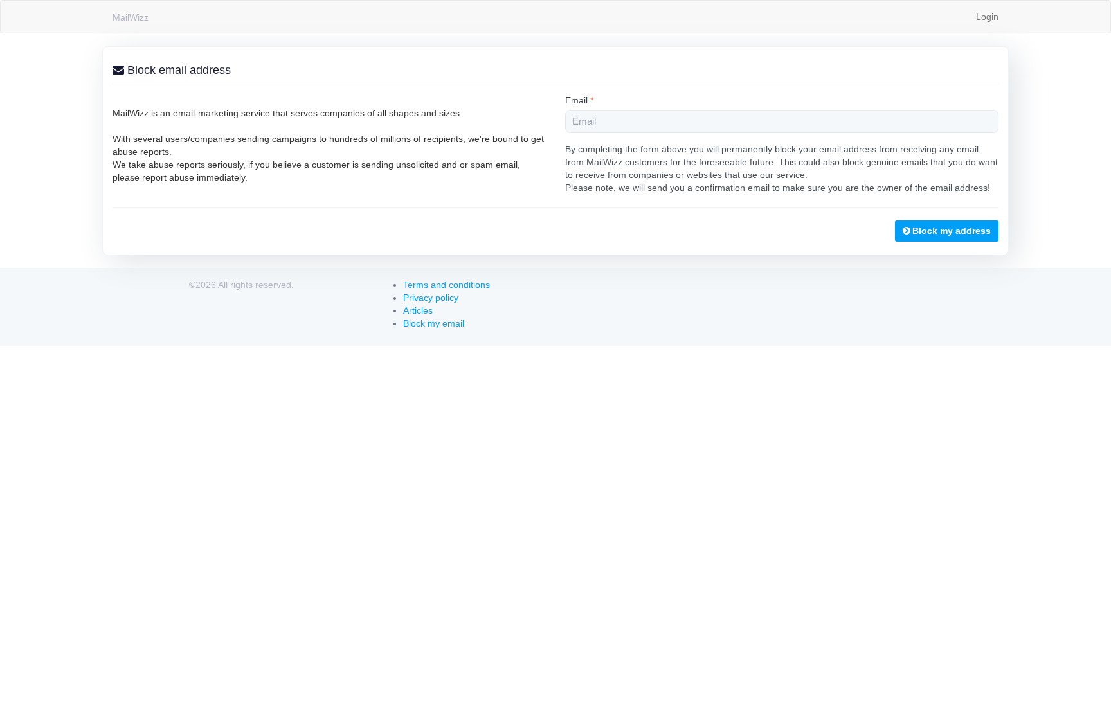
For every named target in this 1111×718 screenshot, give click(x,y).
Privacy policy (430, 297)
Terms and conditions (446, 285)
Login (987, 17)
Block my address (951, 231)
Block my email (433, 323)
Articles (418, 310)
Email (579, 100)
